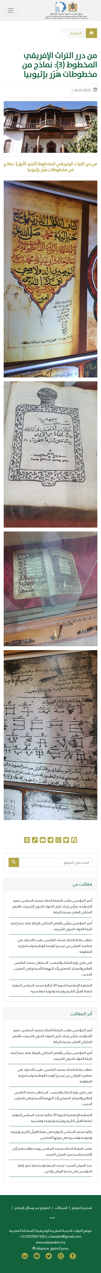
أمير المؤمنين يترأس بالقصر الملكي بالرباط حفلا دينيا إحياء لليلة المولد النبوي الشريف (51, 926)
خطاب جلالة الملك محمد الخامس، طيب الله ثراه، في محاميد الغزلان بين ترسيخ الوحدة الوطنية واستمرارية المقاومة (55, 946)
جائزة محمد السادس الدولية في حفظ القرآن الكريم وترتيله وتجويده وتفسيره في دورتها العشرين (51, 1134)
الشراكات (61, 1208)
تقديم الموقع (82, 1208)
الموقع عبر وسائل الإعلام (32, 1208)
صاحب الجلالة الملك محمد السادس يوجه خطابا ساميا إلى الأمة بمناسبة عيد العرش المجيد (52, 1151)
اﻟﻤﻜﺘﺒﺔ (76, 33)
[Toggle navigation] (11, 10)
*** (52, 1218)
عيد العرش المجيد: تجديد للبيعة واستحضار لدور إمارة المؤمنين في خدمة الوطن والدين (55, 1168)
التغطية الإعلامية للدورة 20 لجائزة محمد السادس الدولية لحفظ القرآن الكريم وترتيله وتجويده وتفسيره (52, 988)
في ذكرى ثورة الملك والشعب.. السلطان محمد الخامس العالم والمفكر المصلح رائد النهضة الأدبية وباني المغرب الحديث (53, 968)
